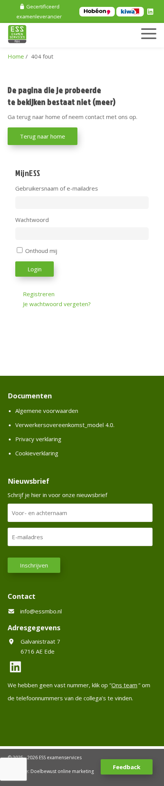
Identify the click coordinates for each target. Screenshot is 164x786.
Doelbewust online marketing (62, 771)
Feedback (126, 767)
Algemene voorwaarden (46, 410)
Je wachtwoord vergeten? (57, 304)
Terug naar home (42, 136)
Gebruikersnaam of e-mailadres (56, 188)
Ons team (124, 685)
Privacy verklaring (38, 439)
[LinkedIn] (151, 12)
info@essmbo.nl (41, 611)
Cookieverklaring (36, 453)
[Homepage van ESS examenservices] (59, 35)
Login (34, 269)
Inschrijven (34, 565)
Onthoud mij (41, 250)
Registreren (39, 294)
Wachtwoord (32, 219)
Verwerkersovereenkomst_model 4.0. (64, 425)
